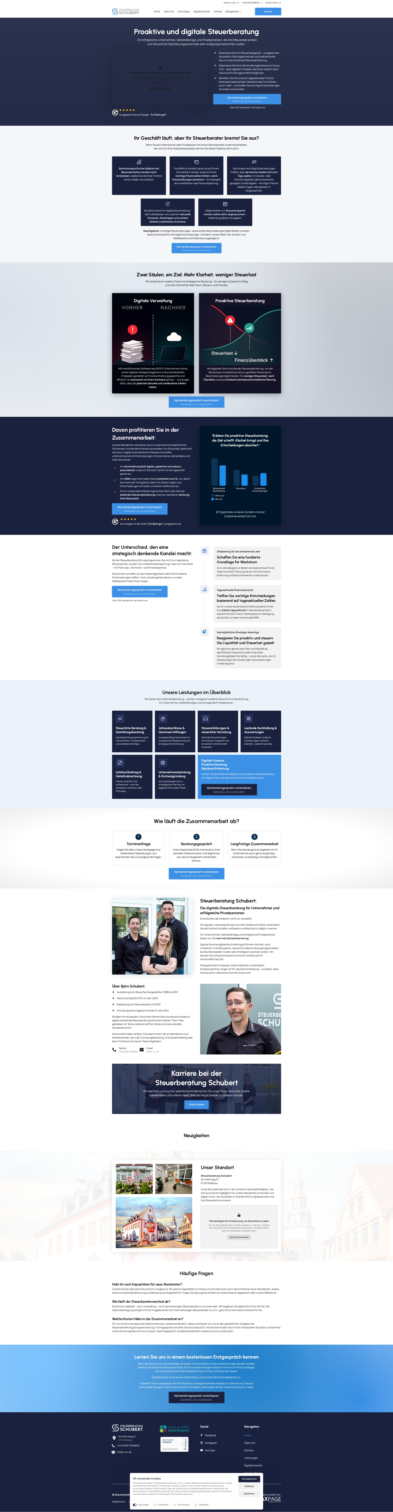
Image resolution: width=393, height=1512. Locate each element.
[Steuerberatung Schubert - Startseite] (125, 11)
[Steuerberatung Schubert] (174, 1429)
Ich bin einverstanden (160, 89)
